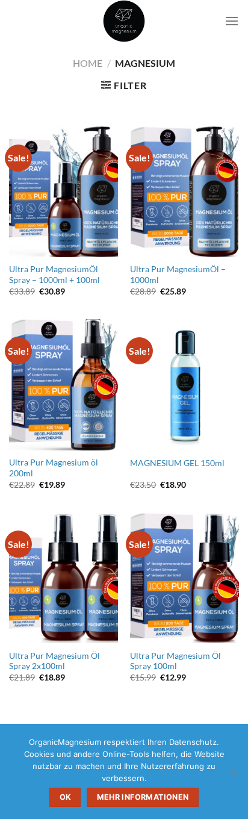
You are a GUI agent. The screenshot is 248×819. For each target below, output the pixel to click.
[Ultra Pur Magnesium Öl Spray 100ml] (184, 577)
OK (66, 797)
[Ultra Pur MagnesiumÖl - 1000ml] (184, 191)
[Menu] (232, 21)
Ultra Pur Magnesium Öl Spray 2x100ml (54, 661)
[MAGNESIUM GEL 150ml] (184, 384)
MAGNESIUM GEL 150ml (177, 463)
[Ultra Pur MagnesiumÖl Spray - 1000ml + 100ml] (63, 191)
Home (87, 63)
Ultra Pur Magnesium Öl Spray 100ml (175, 661)
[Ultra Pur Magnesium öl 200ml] (63, 384)
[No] (233, 776)
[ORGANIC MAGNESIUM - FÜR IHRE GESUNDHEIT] (124, 21)
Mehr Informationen (143, 797)
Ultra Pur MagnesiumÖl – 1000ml (178, 274)
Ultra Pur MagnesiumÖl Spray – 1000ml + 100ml (54, 274)
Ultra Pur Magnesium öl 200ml (53, 468)
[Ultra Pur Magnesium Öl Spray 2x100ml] (63, 577)
